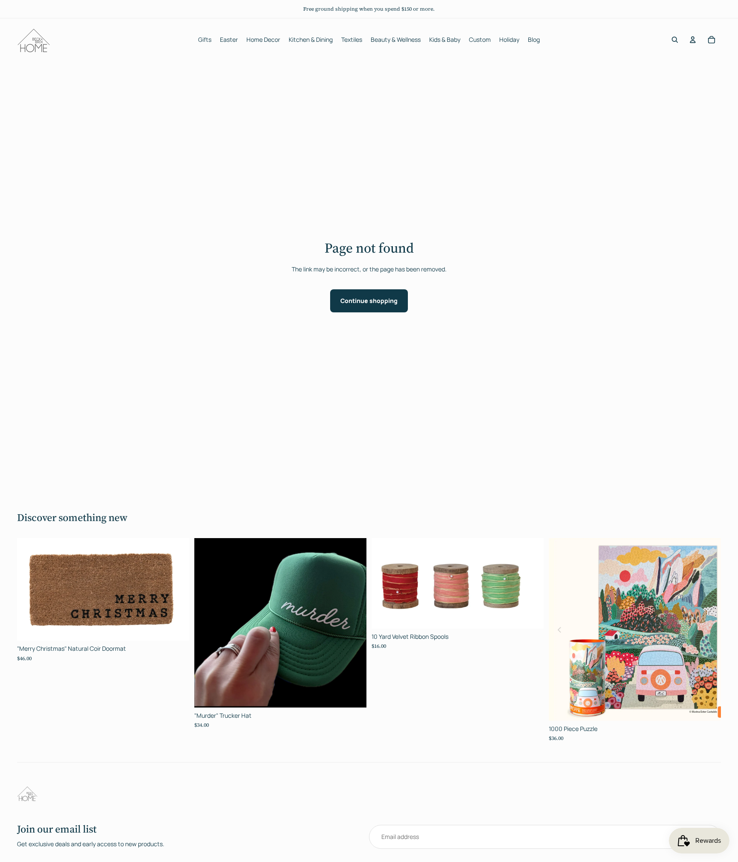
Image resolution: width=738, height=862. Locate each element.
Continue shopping (369, 301)
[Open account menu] (692, 39)
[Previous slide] (384, 583)
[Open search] (674, 39)
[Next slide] (531, 583)
